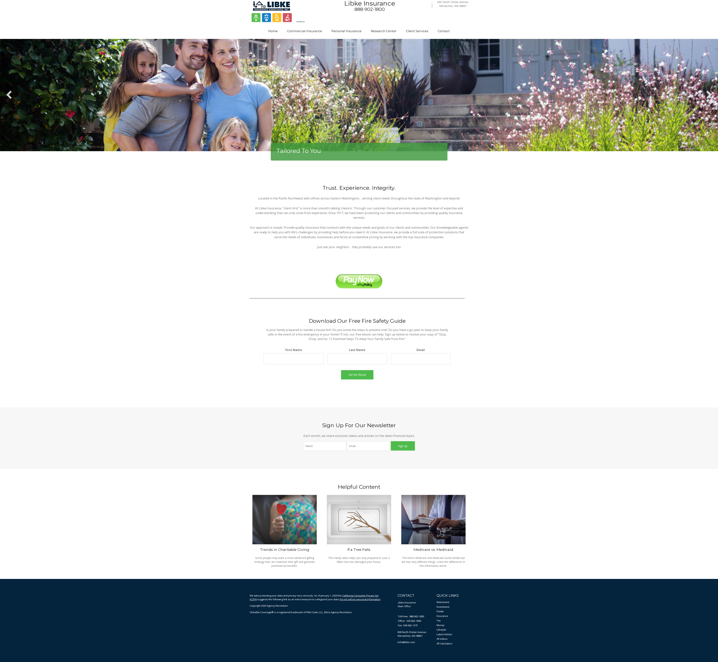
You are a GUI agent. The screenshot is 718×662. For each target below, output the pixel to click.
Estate (440, 611)
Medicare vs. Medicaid (433, 549)
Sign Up (402, 446)
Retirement (443, 602)
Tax (439, 620)
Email (421, 350)
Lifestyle (441, 629)
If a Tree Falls (358, 549)
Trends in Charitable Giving (284, 549)
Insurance (442, 616)
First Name (293, 350)
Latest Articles (444, 634)
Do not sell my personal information (360, 599)
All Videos (442, 638)
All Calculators (444, 643)
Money (440, 625)
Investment (443, 606)
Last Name (357, 350)
